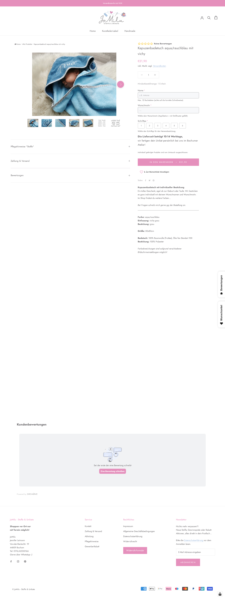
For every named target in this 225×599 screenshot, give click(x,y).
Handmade (129, 31)
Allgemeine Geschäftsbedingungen (139, 531)
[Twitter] (149, 180)
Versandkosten (159, 65)
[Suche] (209, 17)
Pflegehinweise (91, 541)
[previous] (27, 84)
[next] (120, 84)
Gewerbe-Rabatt (92, 546)
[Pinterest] (153, 180)
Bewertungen (17, 175)
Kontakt (88, 526)
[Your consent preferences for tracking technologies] (220, 594)
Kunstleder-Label (110, 31)
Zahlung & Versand (20, 161)
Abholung (89, 536)
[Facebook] (145, 180)
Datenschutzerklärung (132, 536)
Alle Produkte (27, 44)
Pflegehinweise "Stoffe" (22, 146)
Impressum (128, 526)
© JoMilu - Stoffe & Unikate (23, 589)
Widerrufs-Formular (135, 550)
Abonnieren (188, 562)
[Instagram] (18, 561)
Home (93, 31)
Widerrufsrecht (130, 541)
